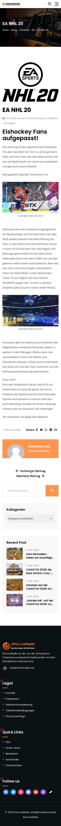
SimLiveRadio (39, 451)
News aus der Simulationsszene (28, 118)
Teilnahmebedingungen (20, 710)
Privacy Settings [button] (15, 716)
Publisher (52, 118)
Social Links (12, 759)
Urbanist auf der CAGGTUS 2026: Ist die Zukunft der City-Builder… (40, 587)
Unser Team (13, 747)
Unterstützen (14, 765)
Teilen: (30, 430)
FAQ (8, 742)
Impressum (12, 698)
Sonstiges (9, 123)
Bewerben (12, 753)
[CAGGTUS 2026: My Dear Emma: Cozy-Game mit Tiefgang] (15, 569)
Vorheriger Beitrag (33, 471)
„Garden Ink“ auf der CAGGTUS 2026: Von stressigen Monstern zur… (39, 602)
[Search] (49, 4)
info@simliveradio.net (21, 667)
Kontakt (10, 693)
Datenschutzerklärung (19, 704)
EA (7, 118)
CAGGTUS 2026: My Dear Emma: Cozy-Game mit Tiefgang (39, 571)
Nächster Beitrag (28, 476)
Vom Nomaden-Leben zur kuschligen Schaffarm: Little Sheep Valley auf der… (40, 556)
